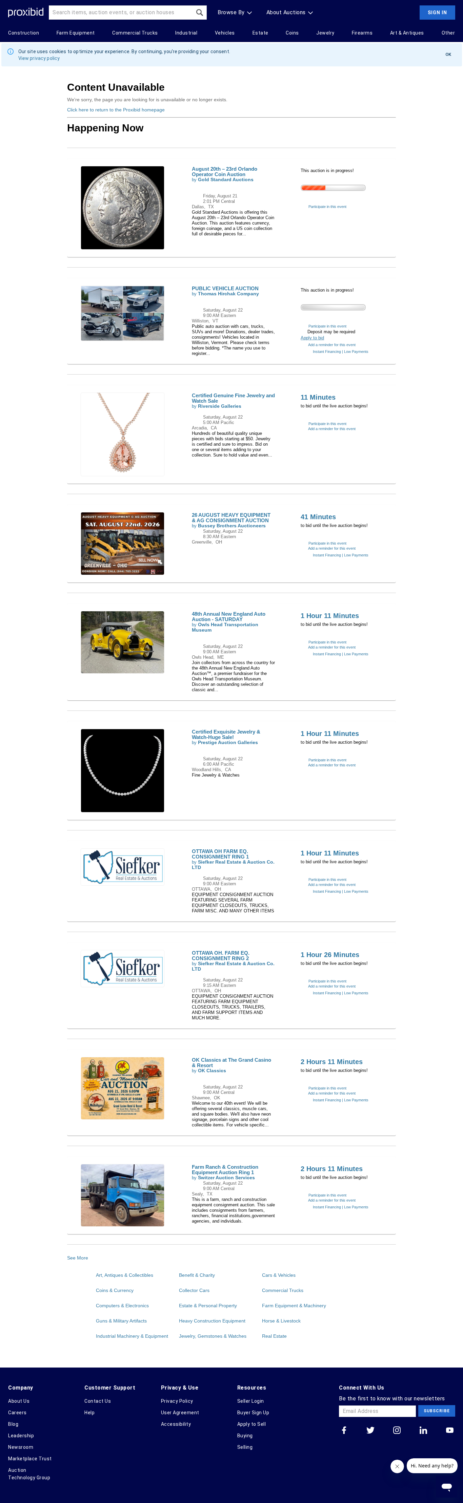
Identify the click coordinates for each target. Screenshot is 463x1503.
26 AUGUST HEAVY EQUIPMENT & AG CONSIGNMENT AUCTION (231, 517)
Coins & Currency (115, 1290)
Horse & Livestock (281, 1321)
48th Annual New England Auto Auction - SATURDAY (228, 616)
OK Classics (212, 1070)
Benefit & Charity (197, 1275)
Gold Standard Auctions (226, 179)
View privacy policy (39, 58)
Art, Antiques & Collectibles (124, 1275)
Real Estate (274, 1336)
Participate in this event (327, 207)
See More (77, 1258)
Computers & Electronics (122, 1305)
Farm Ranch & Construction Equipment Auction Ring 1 (225, 1169)
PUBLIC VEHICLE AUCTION (225, 288)
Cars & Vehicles (279, 1275)
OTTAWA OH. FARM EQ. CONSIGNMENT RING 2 (220, 955)
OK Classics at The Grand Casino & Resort (231, 1062)
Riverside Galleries (219, 406)
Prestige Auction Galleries (228, 742)
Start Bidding (329, 415)
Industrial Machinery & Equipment (132, 1336)
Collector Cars (194, 1290)
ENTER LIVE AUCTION (340, 198)
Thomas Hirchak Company (228, 293)
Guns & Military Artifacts (121, 1321)
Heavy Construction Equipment (212, 1321)
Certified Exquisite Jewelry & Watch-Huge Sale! (226, 734)
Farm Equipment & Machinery (294, 1305)
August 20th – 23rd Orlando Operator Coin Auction (224, 171)
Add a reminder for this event (332, 345)
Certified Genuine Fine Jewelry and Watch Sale (233, 398)
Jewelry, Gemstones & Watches (212, 1336)
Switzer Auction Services (226, 1177)
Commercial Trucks (282, 1290)
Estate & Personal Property (208, 1305)
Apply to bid (312, 337)
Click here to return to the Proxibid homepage (116, 109)
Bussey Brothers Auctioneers (232, 525)
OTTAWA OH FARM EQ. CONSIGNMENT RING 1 (220, 854)
